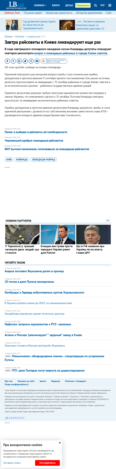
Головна (9, 36)
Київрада (22, 159)
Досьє (69, 5)
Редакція (55, 381)
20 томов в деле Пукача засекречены (29, 282)
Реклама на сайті (26, 381)
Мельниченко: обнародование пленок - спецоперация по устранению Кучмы (54, 358)
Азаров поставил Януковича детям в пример (34, 271)
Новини (39, 5)
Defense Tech (12, 12)
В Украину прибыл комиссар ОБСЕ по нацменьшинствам (38, 303)
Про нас (9, 381)
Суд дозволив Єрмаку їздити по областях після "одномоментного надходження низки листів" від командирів (39, 28)
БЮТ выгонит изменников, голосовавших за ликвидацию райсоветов (47, 149)
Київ (9, 159)
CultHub (110, 12)
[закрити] (60, 443)
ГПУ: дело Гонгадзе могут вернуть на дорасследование (45, 370)
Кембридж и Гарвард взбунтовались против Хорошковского (44, 292)
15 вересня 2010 (33, 36)
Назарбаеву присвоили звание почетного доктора (34, 314)
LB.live (60, 16)
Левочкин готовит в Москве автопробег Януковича (35, 345)
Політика (19, 36)
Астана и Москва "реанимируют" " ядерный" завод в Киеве (43, 335)
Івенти (43, 381)
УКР (102, 5)
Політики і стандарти (75, 381)
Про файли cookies (12, 462)
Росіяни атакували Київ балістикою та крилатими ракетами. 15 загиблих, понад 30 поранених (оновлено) (90, 28)
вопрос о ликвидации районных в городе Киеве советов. (71, 53)
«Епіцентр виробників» (89, 12)
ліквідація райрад (43, 159)
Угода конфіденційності (17, 384)
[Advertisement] (58, 189)
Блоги (56, 5)
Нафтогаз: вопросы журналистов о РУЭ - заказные (38, 324)
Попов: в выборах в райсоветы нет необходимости (36, 132)
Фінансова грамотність (59, 12)
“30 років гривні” (32, 12)
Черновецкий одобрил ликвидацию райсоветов (34, 140)
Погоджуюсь (47, 463)
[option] (31, 25)
